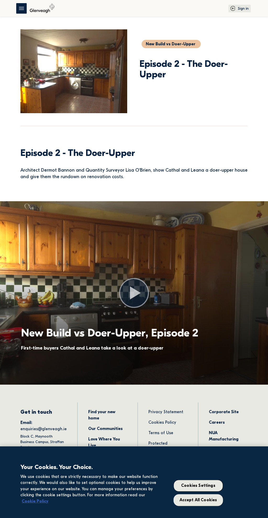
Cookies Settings (198, 485)
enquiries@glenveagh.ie (43, 429)
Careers (217, 422)
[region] (134, 482)
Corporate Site (224, 412)
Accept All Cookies (198, 500)
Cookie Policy (35, 501)
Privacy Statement (165, 412)
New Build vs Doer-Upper (171, 44)
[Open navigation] (21, 8)
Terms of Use (160, 432)
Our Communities (105, 428)
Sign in (243, 8)
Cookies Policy (162, 422)
